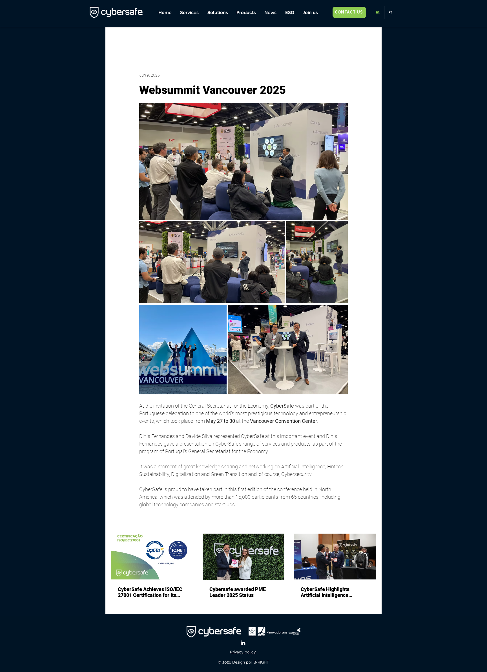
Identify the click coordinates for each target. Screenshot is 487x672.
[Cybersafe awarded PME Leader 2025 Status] (244, 557)
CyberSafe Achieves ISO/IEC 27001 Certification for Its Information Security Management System (150, 592)
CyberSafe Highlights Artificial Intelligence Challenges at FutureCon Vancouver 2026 (329, 592)
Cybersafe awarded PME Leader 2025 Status (237, 592)
